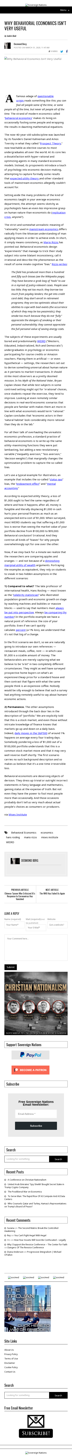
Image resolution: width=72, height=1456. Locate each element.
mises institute (49, 837)
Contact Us (9, 1371)
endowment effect (27, 483)
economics (47, 832)
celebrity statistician (25, 595)
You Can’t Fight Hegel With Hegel (30, 1235)
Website (51, 919)
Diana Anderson (15, 1251)
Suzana (10, 1228)
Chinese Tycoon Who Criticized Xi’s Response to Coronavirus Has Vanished (20, 896)
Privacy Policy (11, 1354)
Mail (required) (33, 919)
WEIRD (10, 842)
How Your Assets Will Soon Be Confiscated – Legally (40, 1239)
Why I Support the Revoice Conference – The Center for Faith (37, 1244)
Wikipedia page (54, 276)
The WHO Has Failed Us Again (52, 893)
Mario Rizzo (51, 242)
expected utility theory (24, 178)
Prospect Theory (50, 143)
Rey (9, 1235)
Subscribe (36, 1125)
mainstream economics (44, 229)
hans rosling (13, 837)
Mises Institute (18, 814)
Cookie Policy (11, 1367)
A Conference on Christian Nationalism (27, 1179)
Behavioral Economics (23, 832)
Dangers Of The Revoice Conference (26, 1247)
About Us (9, 1349)
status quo (56, 479)
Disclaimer (9, 1363)
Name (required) (12, 919)
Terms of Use (11, 1358)
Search (58, 1159)
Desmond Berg (20, 44)
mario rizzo (30, 837)
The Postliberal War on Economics (25, 1191)
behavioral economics (18, 118)
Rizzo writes (59, 264)
